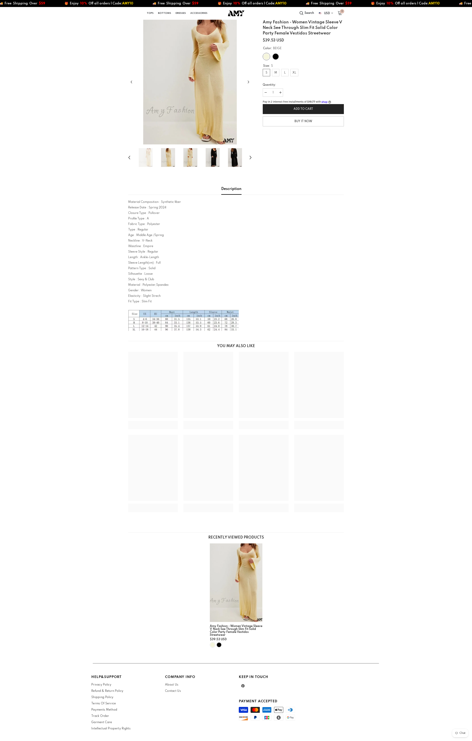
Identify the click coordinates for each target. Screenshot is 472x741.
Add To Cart (304, 109)
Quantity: (269, 84)
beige (212, 645)
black (219, 645)
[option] (190, 82)
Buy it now (303, 121)
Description (231, 189)
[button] (131, 82)
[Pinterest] (243, 686)
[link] (153, 422)
